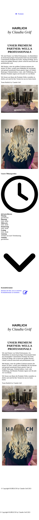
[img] (19, 27)
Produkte (21, 14)
